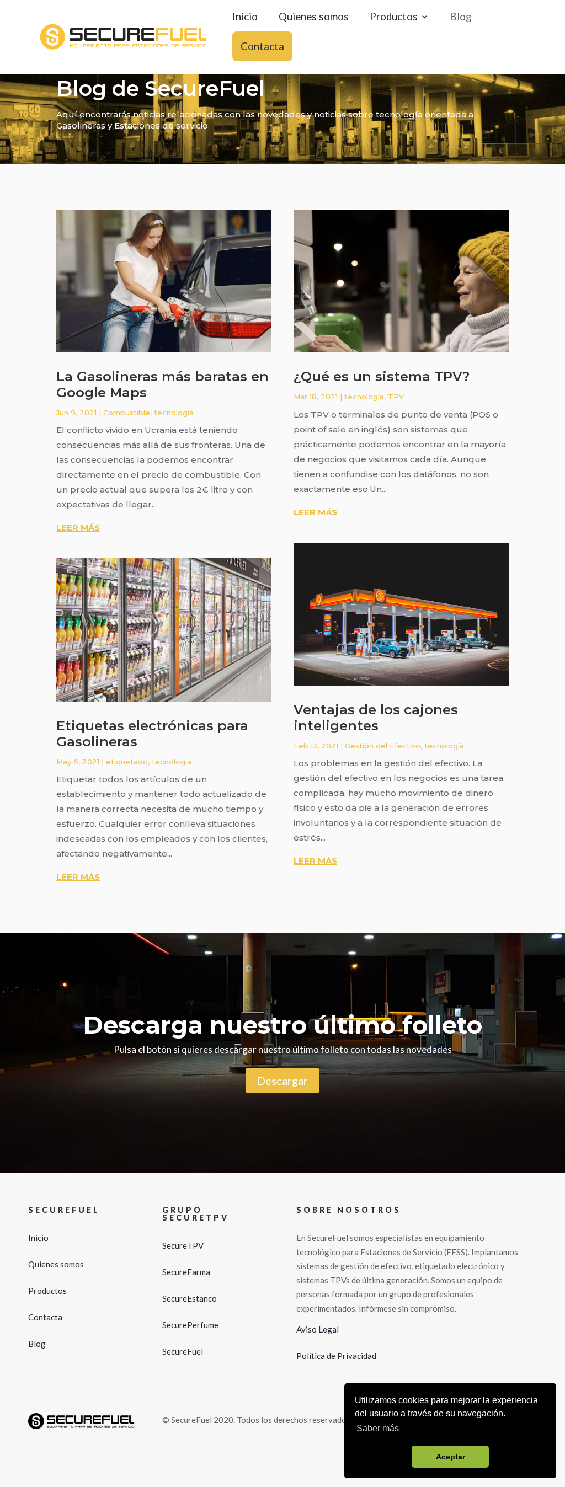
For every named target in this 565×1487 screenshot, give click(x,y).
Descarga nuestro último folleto (282, 1025)
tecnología (174, 412)
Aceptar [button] (450, 1456)
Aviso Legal (317, 1329)
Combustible (126, 412)
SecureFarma (186, 1272)
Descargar (282, 1080)
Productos (394, 18)
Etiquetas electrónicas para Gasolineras (152, 734)
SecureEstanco (189, 1298)
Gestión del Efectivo (382, 745)
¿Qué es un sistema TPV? (382, 376)
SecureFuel (182, 1351)
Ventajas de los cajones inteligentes (376, 718)
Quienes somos (314, 18)
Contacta (262, 46)
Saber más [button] (377, 1428)
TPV (396, 396)
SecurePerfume (190, 1325)
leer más (78, 527)
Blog (460, 18)
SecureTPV (183, 1245)
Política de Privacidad (336, 1356)
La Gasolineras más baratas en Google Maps (162, 384)
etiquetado (127, 761)
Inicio (245, 18)
